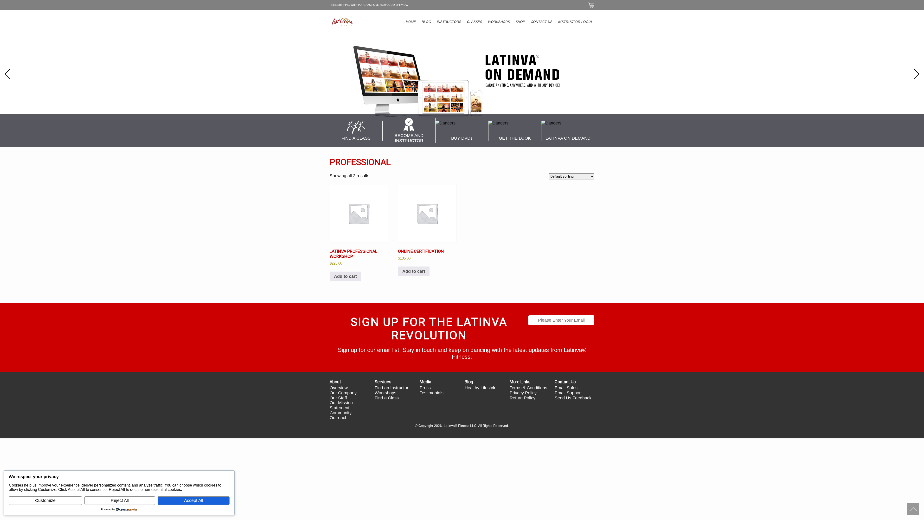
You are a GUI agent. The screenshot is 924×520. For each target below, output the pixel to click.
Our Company (343, 392)
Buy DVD (462, 138)
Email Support (568, 392)
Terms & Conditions (528, 387)
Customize (45, 500)
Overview (339, 387)
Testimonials (431, 392)
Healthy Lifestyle (480, 387)
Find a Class (387, 398)
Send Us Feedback (573, 398)
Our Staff (338, 398)
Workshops (499, 22)
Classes (475, 22)
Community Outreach (341, 415)
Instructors (449, 22)
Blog (427, 22)
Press (425, 387)
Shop (520, 22)
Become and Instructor (409, 138)
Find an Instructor (391, 387)
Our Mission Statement (341, 405)
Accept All (193, 500)
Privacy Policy (523, 392)
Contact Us (542, 22)
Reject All (120, 500)
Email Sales (566, 387)
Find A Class (356, 138)
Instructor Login (575, 22)
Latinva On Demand (567, 138)
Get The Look (515, 138)
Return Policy (522, 398)
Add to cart (345, 276)
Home (411, 22)
